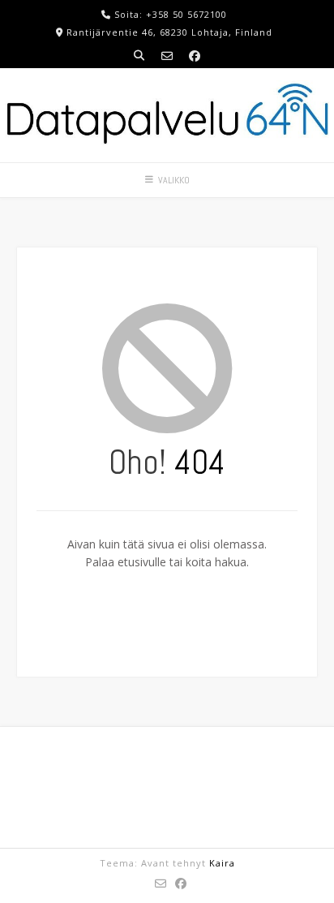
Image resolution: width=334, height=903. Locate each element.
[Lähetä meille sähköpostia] (167, 55)
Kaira (222, 863)
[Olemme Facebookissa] (194, 55)
